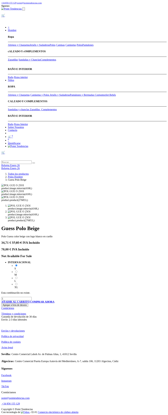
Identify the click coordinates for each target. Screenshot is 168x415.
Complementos (48, 59)
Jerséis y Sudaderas (40, 45)
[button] (15, 301)
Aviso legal (7, 347)
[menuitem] (16, 127)
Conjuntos (100, 95)
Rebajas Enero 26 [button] (10, 165)
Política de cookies (11, 341)
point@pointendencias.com (29, 3)
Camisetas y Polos (40, 95)
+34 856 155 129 (9, 3)
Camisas (60, 45)
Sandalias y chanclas (19, 109)
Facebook (6, 375)
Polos (52, 45)
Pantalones (88, 45)
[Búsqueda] (33, 162)
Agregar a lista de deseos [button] (15, 305)
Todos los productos (18, 173)
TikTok (5, 386)
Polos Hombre (15, 176)
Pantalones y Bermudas (82, 95)
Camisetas (70, 45)
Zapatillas (13, 59)
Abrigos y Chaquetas (19, 45)
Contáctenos (7, 308)
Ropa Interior (21, 124)
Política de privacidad (12, 336)
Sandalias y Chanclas (30, 59)
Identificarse (14, 143)
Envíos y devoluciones (13, 330)
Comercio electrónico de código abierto (58, 412)
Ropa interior (21, 77)
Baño (10, 77)
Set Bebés (110, 95)
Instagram (6, 380)
